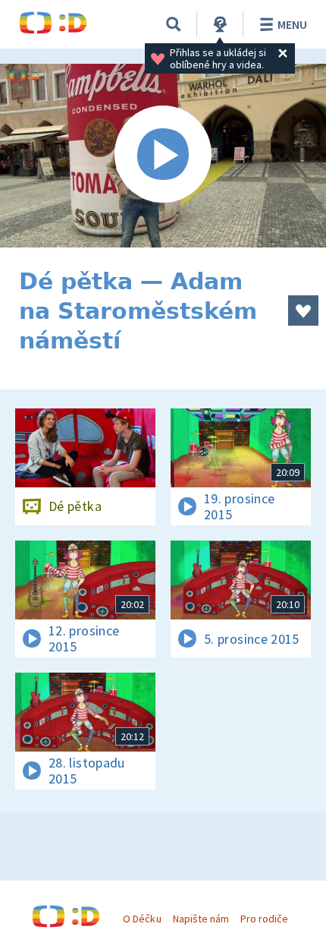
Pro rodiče (264, 918)
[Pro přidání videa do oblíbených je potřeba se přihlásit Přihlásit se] (303, 310)
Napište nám (201, 918)
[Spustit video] (163, 155)
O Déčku (142, 918)
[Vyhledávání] (173, 24)
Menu (292, 24)
